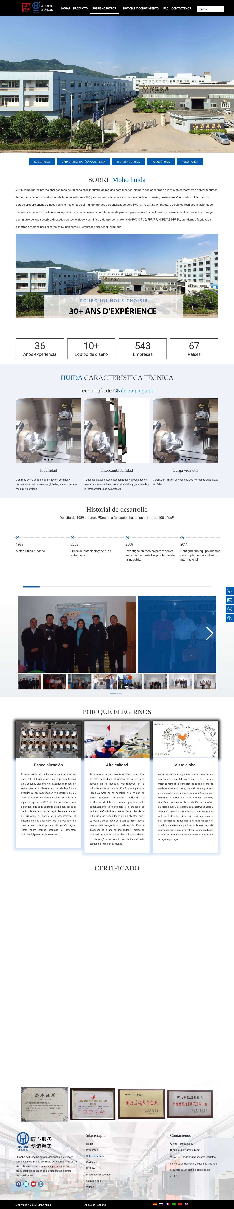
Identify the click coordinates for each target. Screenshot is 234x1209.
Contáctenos (93, 1180)
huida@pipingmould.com (186, 1150)
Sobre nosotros (95, 1156)
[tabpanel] (29, 681)
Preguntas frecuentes (98, 1174)
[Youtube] (33, 1184)
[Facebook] (18, 1184)
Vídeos (90, 1186)
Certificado (92, 1162)
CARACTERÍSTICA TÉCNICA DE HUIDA (83, 161)
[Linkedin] (26, 1184)
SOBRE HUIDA (42, 161)
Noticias (90, 1168)
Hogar (89, 1143)
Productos (92, 1150)
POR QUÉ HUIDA (161, 161)
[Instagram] (41, 1184)
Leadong (101, 1204)
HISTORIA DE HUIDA (128, 161)
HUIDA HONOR (190, 161)
